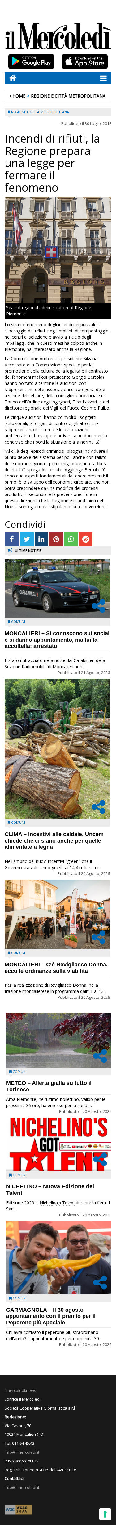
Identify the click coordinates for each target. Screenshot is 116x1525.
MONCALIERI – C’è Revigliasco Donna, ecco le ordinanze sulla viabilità (56, 967)
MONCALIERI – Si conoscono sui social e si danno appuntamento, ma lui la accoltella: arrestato (57, 639)
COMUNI (18, 621)
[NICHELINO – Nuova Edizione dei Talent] (58, 1144)
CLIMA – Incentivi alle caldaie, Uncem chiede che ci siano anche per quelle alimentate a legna (54, 840)
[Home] (11, 78)
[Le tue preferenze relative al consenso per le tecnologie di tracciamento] (105, 1514)
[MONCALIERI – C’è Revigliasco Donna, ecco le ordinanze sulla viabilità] (57, 914)
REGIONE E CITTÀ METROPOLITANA (68, 96)
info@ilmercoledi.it (22, 1487)
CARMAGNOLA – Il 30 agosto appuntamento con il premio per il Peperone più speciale (51, 1316)
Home (18, 96)
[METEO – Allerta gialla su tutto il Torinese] (58, 1040)
